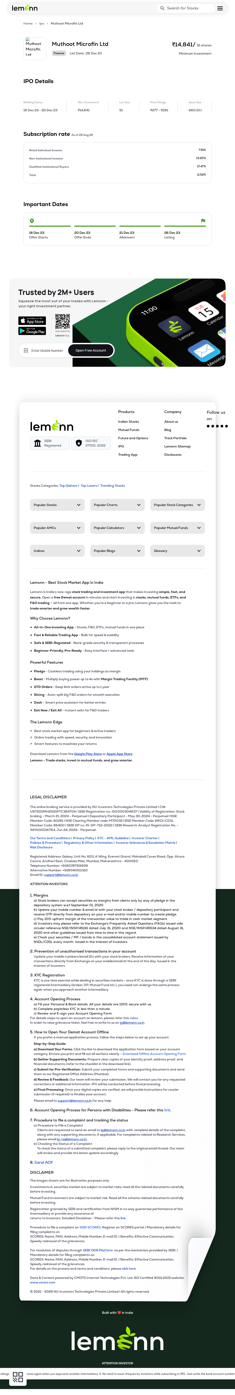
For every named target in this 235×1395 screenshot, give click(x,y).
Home (28, 23)
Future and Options (133, 438)
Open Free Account (91, 350)
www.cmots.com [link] (42, 1282)
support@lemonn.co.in (61, 875)
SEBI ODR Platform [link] (98, 1250)
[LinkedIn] (226, 426)
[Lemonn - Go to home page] (24, 7)
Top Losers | (90, 486)
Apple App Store (119, 754)
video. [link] (134, 1018)
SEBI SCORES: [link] (90, 1227)
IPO (121, 446)
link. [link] (167, 1110)
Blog (167, 430)
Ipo (41, 23)
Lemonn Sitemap (177, 446)
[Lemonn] (52, 425)
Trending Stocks (112, 486)
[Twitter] (208, 426)
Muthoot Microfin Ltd (67, 23)
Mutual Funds (128, 430)
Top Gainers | (69, 486)
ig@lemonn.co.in (132, 1022)
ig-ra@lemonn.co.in (72, 1139)
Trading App (127, 455)
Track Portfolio (175, 438)
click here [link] (129, 1268)
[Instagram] (212, 426)
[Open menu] (220, 8)
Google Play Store (88, 754)
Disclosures (173, 455)
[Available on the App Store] (32, 320)
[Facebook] (217, 426)
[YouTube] (222, 426)
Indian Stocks (128, 421)
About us (171, 421)
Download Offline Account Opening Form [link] (154, 1054)
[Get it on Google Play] (32, 331)
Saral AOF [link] (43, 1162)
